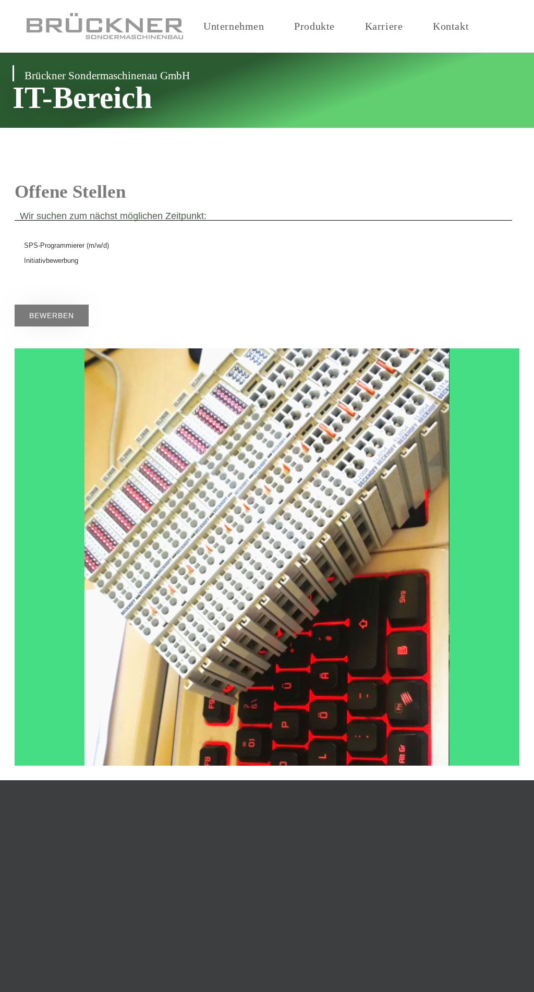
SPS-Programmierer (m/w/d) (66, 245)
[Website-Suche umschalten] (503, 26)
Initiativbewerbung (51, 260)
